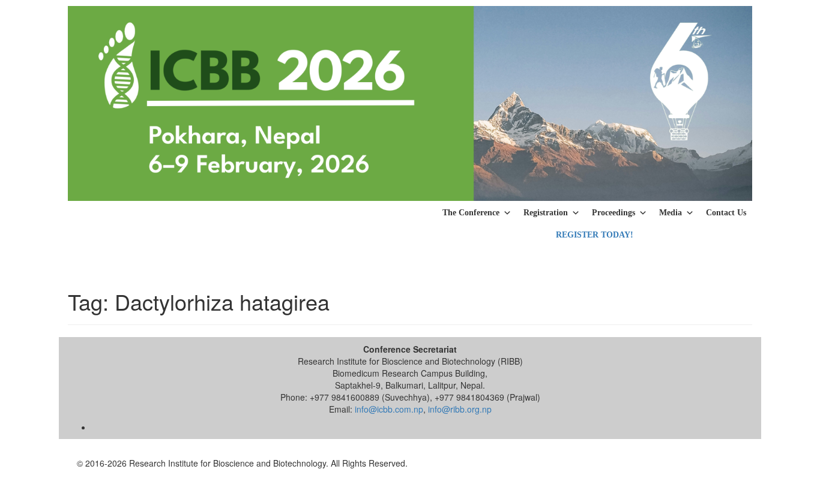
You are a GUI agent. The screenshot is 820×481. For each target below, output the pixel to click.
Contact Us (726, 212)
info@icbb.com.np (389, 409)
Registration (545, 212)
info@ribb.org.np (460, 409)
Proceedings (613, 212)
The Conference (470, 212)
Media (670, 212)
